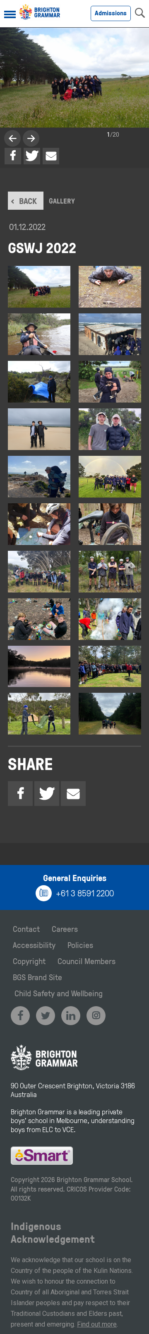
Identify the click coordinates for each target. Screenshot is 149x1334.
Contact (26, 928)
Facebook (13, 156)
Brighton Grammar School (94, 1179)
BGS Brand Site (37, 977)
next (12, 138)
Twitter (32, 156)
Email (51, 156)
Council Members (86, 961)
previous (31, 138)
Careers (65, 928)
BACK (28, 200)
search (140, 13)
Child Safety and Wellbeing (58, 993)
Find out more (97, 1324)
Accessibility (34, 944)
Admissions (111, 12)
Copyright (29, 961)
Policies (80, 944)
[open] (10, 15)
